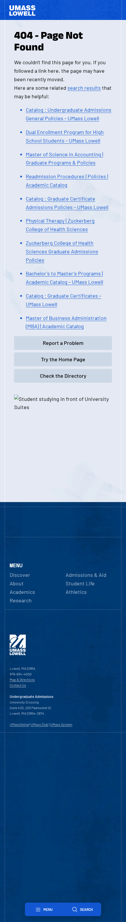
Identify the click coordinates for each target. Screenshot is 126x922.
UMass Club (39, 724)
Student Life (80, 583)
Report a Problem (63, 343)
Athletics (76, 592)
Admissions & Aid (86, 575)
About (17, 583)
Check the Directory (63, 375)
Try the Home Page (63, 359)
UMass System (61, 724)
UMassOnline (19, 724)
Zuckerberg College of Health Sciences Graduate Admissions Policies (62, 251)
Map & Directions (22, 679)
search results (84, 87)
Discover (20, 575)
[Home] (18, 654)
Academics (22, 592)
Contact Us (18, 685)
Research (21, 600)
